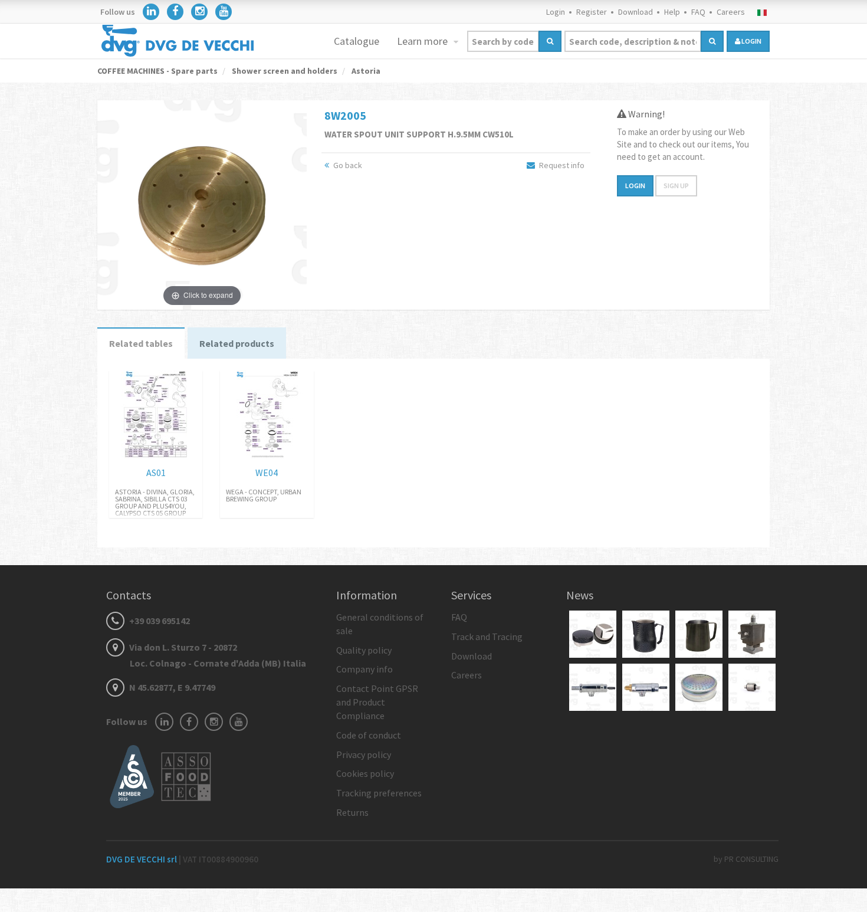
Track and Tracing (487, 636)
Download (635, 11)
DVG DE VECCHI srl (142, 859)
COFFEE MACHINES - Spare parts (157, 70)
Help (672, 11)
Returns (352, 812)
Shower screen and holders (283, 70)
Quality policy (364, 650)
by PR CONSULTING (746, 859)
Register (591, 11)
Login (555, 11)
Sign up (676, 185)
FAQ (698, 11)
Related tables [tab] (141, 343)
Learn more (423, 41)
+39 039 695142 (158, 620)
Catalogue (356, 41)
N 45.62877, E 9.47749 (171, 687)
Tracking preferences (379, 793)
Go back (346, 165)
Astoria (365, 70)
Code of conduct (368, 735)
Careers (731, 11)
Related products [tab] (236, 343)
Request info (560, 165)
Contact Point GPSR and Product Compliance (377, 702)
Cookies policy (365, 773)
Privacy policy (363, 754)
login (750, 41)
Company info (364, 669)
